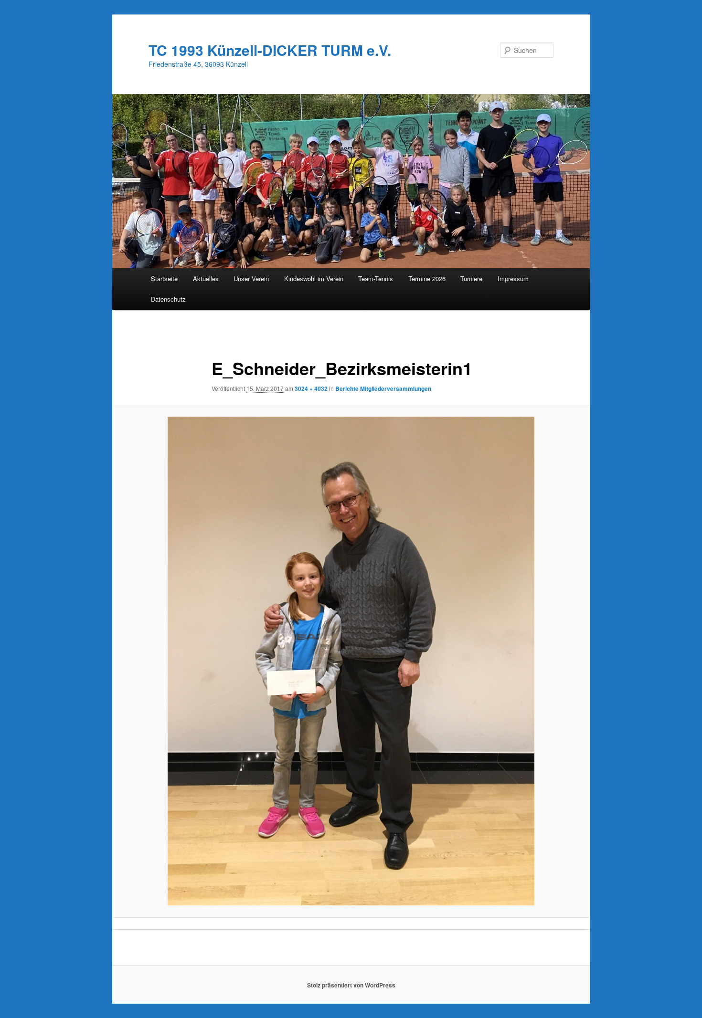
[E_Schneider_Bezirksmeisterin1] (351, 661)
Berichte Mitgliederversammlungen (383, 388)
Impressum (513, 278)
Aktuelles (206, 278)
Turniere (471, 278)
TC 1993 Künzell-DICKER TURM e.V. (270, 50)
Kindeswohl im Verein (313, 278)
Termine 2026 (427, 278)
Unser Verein (251, 278)
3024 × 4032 (311, 388)
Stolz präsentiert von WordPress (351, 985)
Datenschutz (168, 299)
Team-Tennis (375, 278)
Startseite (164, 278)
